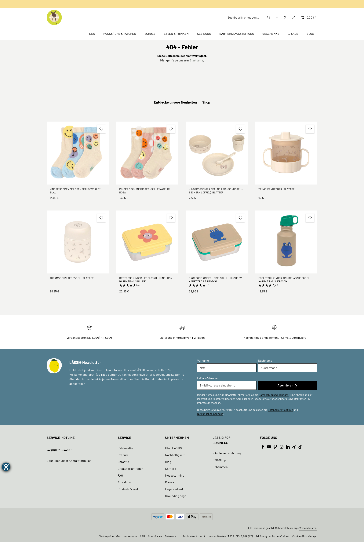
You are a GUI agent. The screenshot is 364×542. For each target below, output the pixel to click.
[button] (147, 285)
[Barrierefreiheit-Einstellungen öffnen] (6, 467)
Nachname (265, 360)
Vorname (203, 360)
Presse (169, 482)
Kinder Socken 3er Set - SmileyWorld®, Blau (75, 191)
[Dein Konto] (293, 17)
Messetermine (174, 475)
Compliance (155, 536)
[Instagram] (281, 447)
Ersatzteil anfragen (130, 468)
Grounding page (175, 496)
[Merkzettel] (284, 17)
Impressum (130, 536)
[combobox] (244, 17)
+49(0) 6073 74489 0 (59, 450)
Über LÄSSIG (173, 448)
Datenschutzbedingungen (274, 394)
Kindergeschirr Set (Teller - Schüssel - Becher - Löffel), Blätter (216, 191)
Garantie (123, 461)
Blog (168, 461)
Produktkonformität (194, 536)
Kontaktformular (80, 460)
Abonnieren (286, 385)
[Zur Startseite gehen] (54, 17)
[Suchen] (268, 17)
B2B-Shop (219, 460)
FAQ (120, 475)
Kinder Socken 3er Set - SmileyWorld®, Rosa (145, 191)
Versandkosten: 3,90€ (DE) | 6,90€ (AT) (231, 536)
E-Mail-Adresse (207, 378)
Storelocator (126, 482)
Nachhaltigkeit (175, 455)
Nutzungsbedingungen (210, 413)
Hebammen (220, 467)
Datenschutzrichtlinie (280, 409)
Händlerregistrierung (227, 453)
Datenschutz (172, 536)
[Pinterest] (275, 447)
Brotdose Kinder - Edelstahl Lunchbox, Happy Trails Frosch (215, 279)
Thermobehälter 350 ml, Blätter (72, 278)
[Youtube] (269, 447)
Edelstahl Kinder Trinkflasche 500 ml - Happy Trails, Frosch (285, 279)
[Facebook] (263, 447)
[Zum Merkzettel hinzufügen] (101, 129)
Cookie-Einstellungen (304, 536)
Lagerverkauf (174, 489)
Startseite (196, 60)
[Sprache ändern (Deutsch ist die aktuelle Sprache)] (276, 17)
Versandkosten (308, 527)
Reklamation (126, 448)
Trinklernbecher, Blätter (276, 189)
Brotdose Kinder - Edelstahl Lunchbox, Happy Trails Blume (146, 279)
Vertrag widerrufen (110, 536)
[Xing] (294, 447)
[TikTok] (300, 447)
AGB (142, 536)
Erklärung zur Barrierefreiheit (272, 536)
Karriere (170, 468)
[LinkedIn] (288, 447)
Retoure (123, 455)
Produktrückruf (128, 489)
